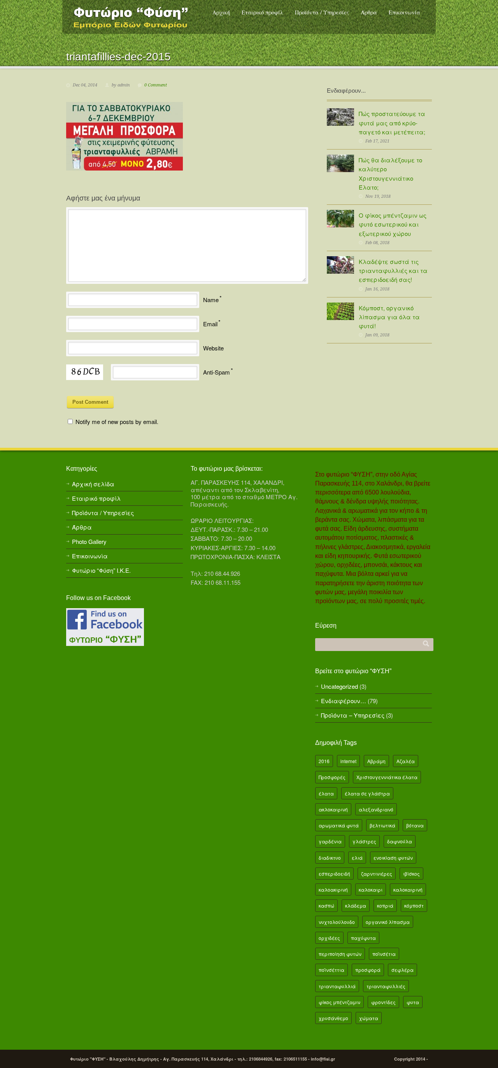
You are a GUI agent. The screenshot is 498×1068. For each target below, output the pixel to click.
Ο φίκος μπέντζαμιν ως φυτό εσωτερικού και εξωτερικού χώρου (392, 224)
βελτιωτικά (382, 825)
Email (210, 324)
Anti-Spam (216, 372)
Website (213, 348)
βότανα (415, 825)
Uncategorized (339, 686)
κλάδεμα (355, 905)
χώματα (368, 1018)
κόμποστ (414, 905)
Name (211, 300)
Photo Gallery (89, 541)
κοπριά (385, 905)
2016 (324, 761)
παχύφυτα (363, 937)
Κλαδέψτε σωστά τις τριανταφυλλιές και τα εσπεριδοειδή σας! (393, 270)
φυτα (413, 1002)
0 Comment (155, 85)
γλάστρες (364, 841)
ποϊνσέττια (331, 969)
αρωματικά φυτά (339, 825)
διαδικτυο (330, 857)
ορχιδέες (329, 937)
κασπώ (326, 905)
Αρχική (221, 12)
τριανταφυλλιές (385, 986)
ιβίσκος (411, 873)
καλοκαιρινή (408, 889)
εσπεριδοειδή (334, 873)
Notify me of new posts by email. (116, 421)
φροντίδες (383, 1002)
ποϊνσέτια (384, 953)
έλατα (326, 793)
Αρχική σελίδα (93, 484)
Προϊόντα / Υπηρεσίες (322, 12)
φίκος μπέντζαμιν (339, 1002)
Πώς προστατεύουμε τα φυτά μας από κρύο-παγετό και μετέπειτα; (392, 122)
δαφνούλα (399, 841)
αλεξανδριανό (376, 809)
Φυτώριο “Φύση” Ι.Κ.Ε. (101, 570)
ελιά (357, 857)
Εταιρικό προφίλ (262, 12)
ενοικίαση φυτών (393, 857)
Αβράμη (376, 761)
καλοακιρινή (333, 889)
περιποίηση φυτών (340, 953)
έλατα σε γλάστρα (367, 793)
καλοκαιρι (370, 889)
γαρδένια (330, 841)
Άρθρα (369, 12)
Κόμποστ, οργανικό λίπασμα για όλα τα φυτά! (389, 317)
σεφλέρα (402, 969)
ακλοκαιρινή (333, 809)
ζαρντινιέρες (376, 873)
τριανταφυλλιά (337, 986)
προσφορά (368, 969)
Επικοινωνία (404, 12)
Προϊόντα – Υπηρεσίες (352, 715)
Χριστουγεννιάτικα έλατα (386, 777)
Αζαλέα (405, 761)
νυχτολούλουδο (337, 921)
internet (348, 761)
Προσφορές (332, 777)
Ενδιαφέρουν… (343, 701)
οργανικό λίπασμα (388, 921)
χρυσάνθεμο (333, 1018)
